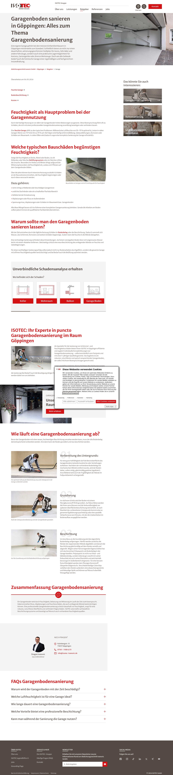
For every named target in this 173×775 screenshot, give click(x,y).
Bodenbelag (62, 232)
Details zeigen (110, 406)
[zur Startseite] (21, 6)
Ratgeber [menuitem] (84, 9)
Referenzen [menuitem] (97, 9)
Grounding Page (17, 766)
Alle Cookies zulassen (106, 401)
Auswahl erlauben (86, 401)
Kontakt (155, 6)
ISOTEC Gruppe (60, 3)
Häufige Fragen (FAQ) (45, 758)
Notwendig (61, 398)
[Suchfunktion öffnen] (144, 6)
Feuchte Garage (17, 90)
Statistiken (80, 398)
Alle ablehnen (69, 401)
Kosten (14, 100)
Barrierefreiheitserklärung (20, 773)
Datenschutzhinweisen (70, 393)
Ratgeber (50, 69)
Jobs (13, 762)
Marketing (89, 398)
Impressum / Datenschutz (40, 773)
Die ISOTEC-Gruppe (44, 754)
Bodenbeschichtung (19, 95)
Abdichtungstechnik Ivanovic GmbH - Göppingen (27, 69)
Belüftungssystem (36, 160)
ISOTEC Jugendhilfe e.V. (20, 758)
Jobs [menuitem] (108, 9)
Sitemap (53, 773)
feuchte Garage (20, 130)
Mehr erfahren (55, 411)
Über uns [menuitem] (59, 9)
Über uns (14, 754)
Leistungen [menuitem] (71, 9)
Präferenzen (70, 398)
